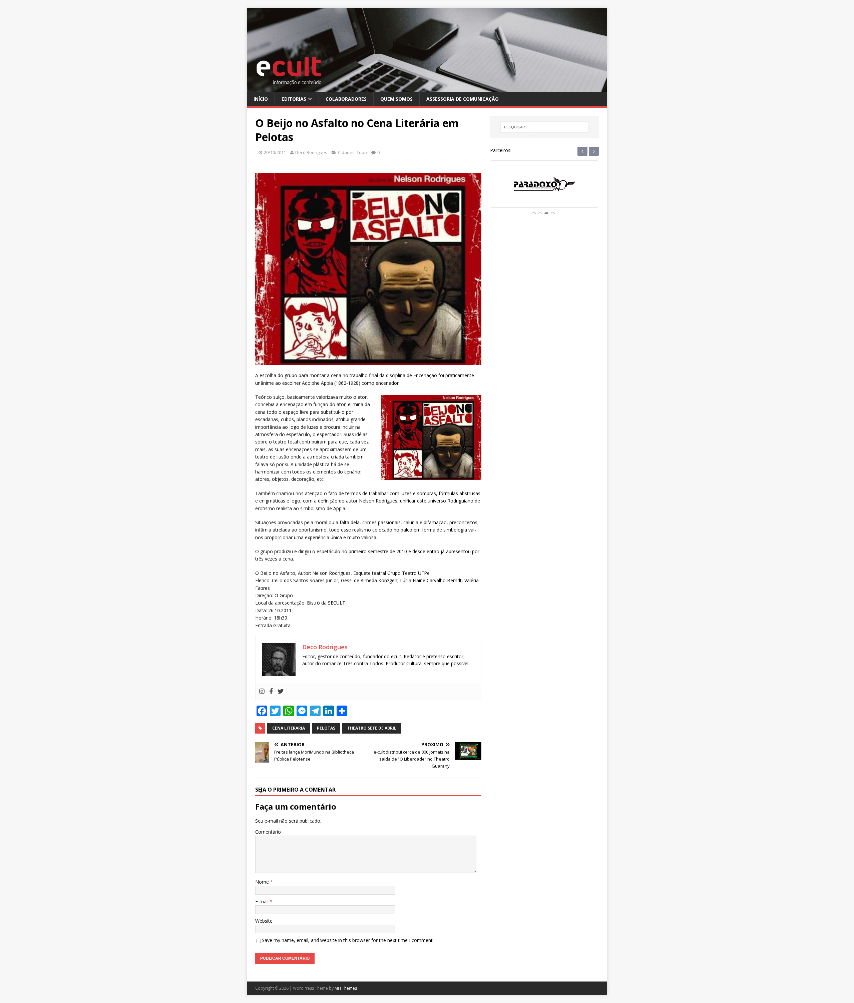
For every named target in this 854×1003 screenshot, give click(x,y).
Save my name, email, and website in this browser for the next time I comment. (348, 940)
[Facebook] (271, 691)
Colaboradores (346, 99)
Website (264, 921)
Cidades (346, 152)
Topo (362, 152)
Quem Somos (396, 99)
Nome (262, 882)
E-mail (262, 901)
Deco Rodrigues (311, 152)
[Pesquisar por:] (544, 127)
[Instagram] (262, 691)
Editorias (294, 99)
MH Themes (346, 988)
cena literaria (288, 728)
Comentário (268, 832)
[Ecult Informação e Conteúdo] (427, 88)
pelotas (326, 728)
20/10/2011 (275, 152)
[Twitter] (281, 691)
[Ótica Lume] (544, 190)
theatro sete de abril (371, 728)
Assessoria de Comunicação (462, 99)
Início (261, 99)
